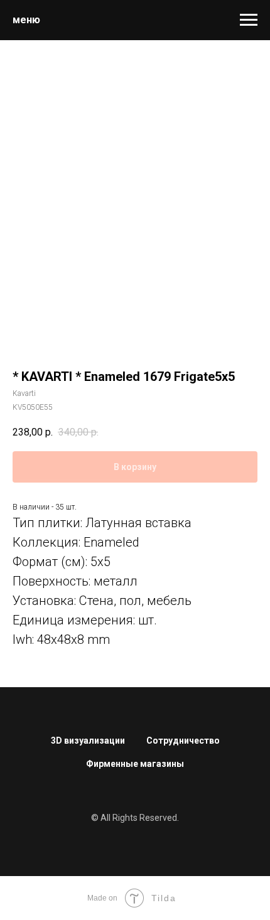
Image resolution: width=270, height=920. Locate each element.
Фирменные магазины (135, 764)
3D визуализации (88, 740)
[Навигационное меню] (248, 20)
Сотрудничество (183, 740)
